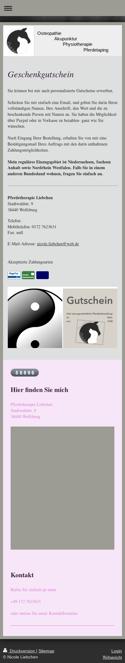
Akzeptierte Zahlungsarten (30, 262)
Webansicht (112, 657)
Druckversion (22, 650)
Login (116, 650)
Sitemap (46, 650)
